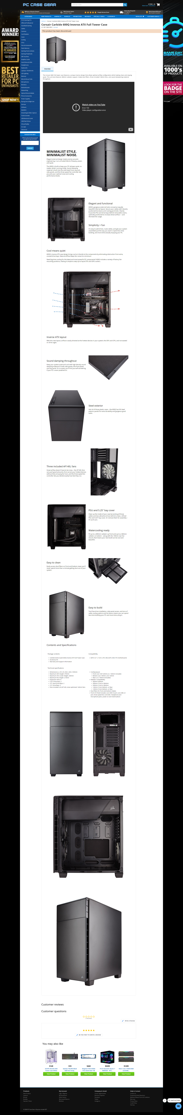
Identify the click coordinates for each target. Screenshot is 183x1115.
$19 (70, 1066)
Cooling (23, 40)
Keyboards (24, 68)
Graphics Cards (25, 59)
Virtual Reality (25, 124)
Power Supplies (25, 99)
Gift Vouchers (25, 56)
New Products (27, 1093)
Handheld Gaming (26, 26)
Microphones (25, 82)
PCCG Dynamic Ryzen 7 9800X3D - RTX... (107, 1069)
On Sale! (23, 127)
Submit (30, 148)
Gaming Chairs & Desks (27, 51)
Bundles (25, 1099)
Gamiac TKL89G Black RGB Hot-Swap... (70, 1069)
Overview (47, 69)
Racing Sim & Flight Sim (27, 101)
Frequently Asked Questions (137, 1095)
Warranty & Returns (64, 1099)
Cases (22, 37)
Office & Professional (27, 23)
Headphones (25, 65)
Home (43, 21)
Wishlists (61, 1101)
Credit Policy (133, 1103)
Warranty (132, 1099)
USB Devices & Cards (27, 118)
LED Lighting (24, 73)
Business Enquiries (100, 1095)
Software (23, 107)
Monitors (23, 85)
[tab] (128, 1021)
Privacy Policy (133, 1101)
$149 (51, 1066)
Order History (62, 1097)
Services (23, 104)
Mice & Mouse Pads (26, 79)
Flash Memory (25, 48)
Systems (25, 1095)
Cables (23, 28)
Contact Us (133, 1093)
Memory (23, 76)
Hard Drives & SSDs (26, 62)
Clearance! (24, 129)
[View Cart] (158, 4)
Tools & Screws (25, 115)
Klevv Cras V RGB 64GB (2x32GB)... (126, 1069)
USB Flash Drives (26, 121)
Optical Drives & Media (27, 93)
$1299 (126, 1066)
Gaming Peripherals (26, 54)
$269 (89, 1066)
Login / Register (63, 1093)
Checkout (152, 5)
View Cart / (145, 5)
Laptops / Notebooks (27, 70)
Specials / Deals (27, 1101)
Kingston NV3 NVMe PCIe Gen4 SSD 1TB (88, 1069)
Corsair (55, 27)
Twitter (96, 1099)
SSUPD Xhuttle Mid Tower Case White (51, 1069)
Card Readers (25, 34)
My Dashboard (63, 1095)
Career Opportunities (100, 1093)
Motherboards (25, 87)
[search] (125, 4)
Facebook (97, 1097)
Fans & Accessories (26, 45)
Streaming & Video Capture (29, 113)
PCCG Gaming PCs (26, 20)
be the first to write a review (90, 1035)
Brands (25, 1097)
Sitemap (132, 1105)
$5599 (107, 1066)
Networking (24, 90)
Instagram (97, 1101)
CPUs (22, 42)
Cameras (23, 31)
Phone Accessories (26, 96)
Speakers (23, 110)
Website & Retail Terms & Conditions (140, 1097)
